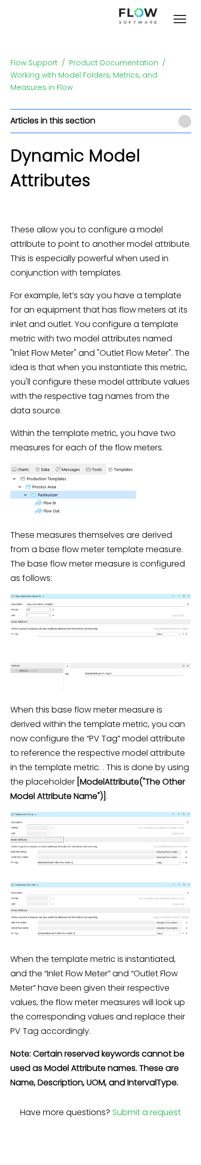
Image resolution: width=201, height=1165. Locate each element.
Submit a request (146, 1112)
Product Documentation (113, 63)
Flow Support (34, 63)
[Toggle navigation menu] (180, 20)
